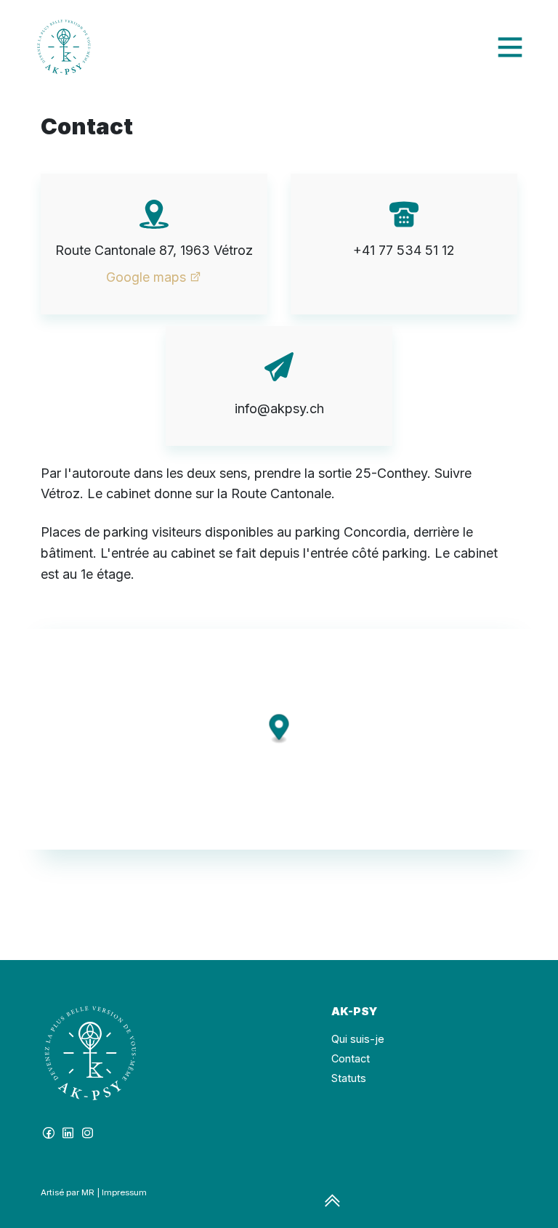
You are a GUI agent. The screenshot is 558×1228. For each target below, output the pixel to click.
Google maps (146, 277)
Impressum (124, 1192)
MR (87, 1192)
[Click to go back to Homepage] (64, 47)
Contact (350, 1058)
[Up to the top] (332, 1201)
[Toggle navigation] (510, 47)
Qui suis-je (357, 1039)
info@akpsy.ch (279, 408)
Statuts (348, 1078)
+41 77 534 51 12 (404, 250)
